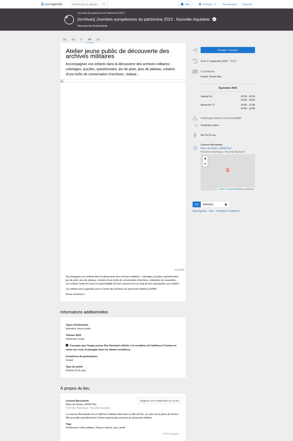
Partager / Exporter (228, 50)
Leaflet (221, 188)
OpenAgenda (199, 210)
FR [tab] (89, 39)
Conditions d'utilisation (228, 210)
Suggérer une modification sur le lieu (159, 400)
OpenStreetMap (235, 188)
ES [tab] (98, 39)
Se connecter (230, 4)
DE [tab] (64, 39)
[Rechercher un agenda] (104, 4)
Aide (187, 4)
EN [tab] (73, 39)
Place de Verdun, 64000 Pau (216, 148)
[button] (227, 170)
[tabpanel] (122, 172)
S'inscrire (247, 4)
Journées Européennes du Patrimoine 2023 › (101, 13)
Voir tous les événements (92, 25)
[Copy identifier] (226, 204)
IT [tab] (81, 39)
